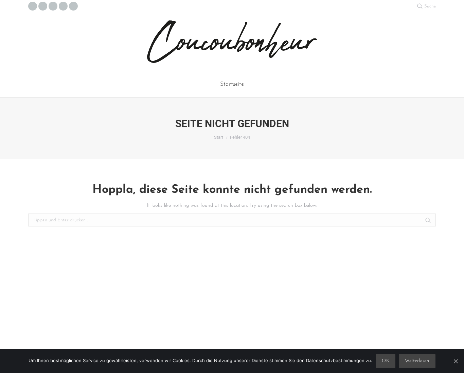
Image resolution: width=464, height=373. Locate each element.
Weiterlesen (417, 360)
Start (218, 137)
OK (385, 360)
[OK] (455, 361)
